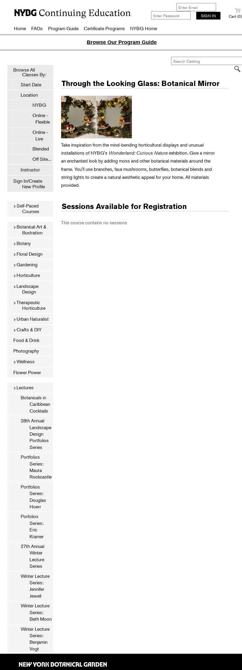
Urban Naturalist (32, 319)
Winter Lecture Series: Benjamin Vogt (35, 639)
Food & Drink (26, 340)
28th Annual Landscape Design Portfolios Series (36, 434)
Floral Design (28, 254)
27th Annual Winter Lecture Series (32, 556)
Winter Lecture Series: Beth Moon (36, 612)
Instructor (30, 170)
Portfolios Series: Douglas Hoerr (33, 497)
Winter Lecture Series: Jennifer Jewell (35, 586)
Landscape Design (26, 289)
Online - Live (37, 135)
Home (20, 28)
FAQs (37, 28)
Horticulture (27, 275)
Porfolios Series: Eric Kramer (32, 526)
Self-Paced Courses (27, 208)
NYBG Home (143, 28)
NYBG (36, 105)
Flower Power (27, 372)
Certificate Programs (104, 28)
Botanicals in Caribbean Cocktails (35, 404)
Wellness (25, 361)
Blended (38, 149)
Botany (23, 243)
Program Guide (63, 28)
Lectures (24, 387)
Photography (26, 351)
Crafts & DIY (28, 329)
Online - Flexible (38, 118)
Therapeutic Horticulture (30, 305)
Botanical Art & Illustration (30, 229)
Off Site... (39, 159)
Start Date (31, 84)
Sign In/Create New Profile (29, 183)
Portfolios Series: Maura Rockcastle (36, 467)
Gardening (26, 264)
